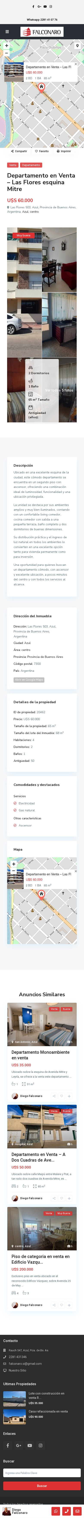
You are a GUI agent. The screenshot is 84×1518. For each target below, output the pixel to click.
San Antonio (22, 1042)
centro (34, 212)
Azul (25, 212)
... (70, 1076)
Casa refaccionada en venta (48, 1411)
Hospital (20, 1144)
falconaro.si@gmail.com (25, 1363)
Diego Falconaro (20, 1511)
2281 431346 (18, 1357)
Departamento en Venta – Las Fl (48, 66)
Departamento (31, 165)
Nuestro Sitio (17, 1370)
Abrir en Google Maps (29, 680)
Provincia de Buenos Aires (45, 657)
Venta (12, 165)
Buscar (42, 1486)
